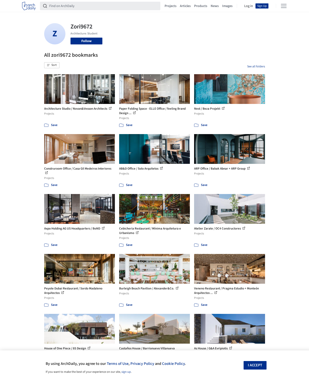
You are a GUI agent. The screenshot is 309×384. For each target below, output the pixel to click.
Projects (170, 6)
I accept (255, 365)
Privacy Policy (142, 363)
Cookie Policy (173, 363)
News (215, 6)
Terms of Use (117, 363)
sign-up (126, 372)
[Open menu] (283, 6)
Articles (185, 6)
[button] (51, 65)
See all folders (256, 66)
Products (200, 6)
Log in (248, 6)
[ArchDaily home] (29, 6)
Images (227, 6)
